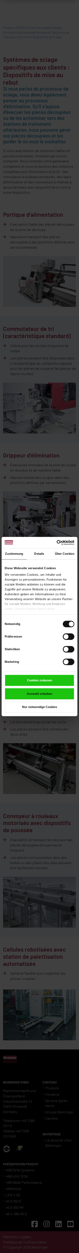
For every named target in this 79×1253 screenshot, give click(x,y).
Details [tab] (39, 553)
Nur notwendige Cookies (39, 707)
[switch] (68, 636)
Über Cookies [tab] (64, 553)
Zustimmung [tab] (14, 553)
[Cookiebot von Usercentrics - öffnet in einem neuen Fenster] (56, 542)
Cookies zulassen (39, 680)
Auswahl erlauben (39, 693)
